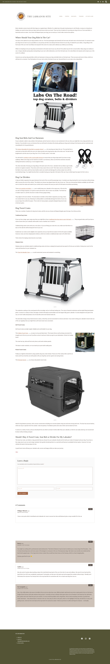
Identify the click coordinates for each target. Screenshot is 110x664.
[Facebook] (98, 2)
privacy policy (21, 643)
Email (58, 488)
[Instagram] (100, 2)
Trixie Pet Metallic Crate (24, 252)
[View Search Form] (106, 1)
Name (20, 488)
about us (19, 637)
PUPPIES (67, 16)
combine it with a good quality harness (33, 157)
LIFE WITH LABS (89, 16)
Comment (21, 468)
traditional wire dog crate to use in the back (60, 219)
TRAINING (81, 16)
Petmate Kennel (22, 360)
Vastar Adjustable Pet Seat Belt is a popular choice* (30, 149)
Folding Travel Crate (23, 333)
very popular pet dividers (25, 188)
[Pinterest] (103, 2)
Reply (90, 509)
